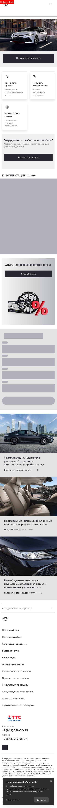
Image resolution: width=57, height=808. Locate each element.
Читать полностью (13, 799)
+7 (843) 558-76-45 (15, 730)
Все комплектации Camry (17, 469)
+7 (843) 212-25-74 (14, 738)
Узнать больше (28, 273)
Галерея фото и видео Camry (20, 592)
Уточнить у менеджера (28, 157)
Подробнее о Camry (15, 529)
